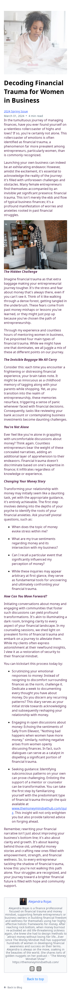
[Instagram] (38, 968)
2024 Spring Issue (16, 111)
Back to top (35, 979)
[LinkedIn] (32, 968)
